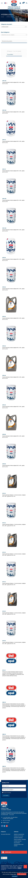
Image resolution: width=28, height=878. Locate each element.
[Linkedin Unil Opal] (4, 826)
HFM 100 (4, 80)
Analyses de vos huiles (18, 835)
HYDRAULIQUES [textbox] (14, 26)
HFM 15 (4, 139)
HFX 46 (3, 670)
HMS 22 (4, 702)
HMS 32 (4, 766)
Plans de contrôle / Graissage (20, 839)
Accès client (8, 852)
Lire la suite (11, 814)
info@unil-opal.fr (6, 822)
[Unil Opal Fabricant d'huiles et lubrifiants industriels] (14, 3)
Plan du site (15, 865)
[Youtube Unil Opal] (7, 826)
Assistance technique (18, 837)
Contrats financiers (17, 841)
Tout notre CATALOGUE (5, 834)
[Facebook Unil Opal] (2, 826)
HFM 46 (4, 375)
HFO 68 (4, 611)
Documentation (17, 842)
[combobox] (14, 27)
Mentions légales (13, 866)
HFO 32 (4, 493)
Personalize (14, 876)
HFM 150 (4, 198)
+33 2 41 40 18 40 (6, 820)
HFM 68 (4, 434)
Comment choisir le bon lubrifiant (18, 845)
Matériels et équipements (19, 834)
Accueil (2, 16)
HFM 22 (4, 257)
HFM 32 (4, 316)
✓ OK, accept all (22, 874)
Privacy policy (13, 874)
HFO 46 (4, 552)
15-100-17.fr (3, 869)
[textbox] (14, 35)
